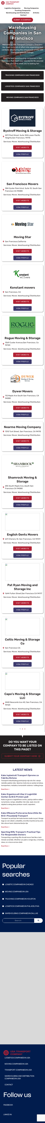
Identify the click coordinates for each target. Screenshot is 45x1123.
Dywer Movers (22, 391)
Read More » (5, 789)
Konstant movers (22, 287)
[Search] (38, 920)
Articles (36, 13)
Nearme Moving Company (22, 427)
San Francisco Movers (22, 184)
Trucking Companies (22, 10)
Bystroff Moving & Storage (22, 131)
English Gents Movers (22, 534)
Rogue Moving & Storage (22, 338)
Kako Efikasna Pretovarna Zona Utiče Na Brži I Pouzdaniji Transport (21, 814)
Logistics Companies (12, 8)
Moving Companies (31, 8)
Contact (23, 15)
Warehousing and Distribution (17, 13)
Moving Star (22, 237)
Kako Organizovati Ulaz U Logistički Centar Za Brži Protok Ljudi (19, 795)
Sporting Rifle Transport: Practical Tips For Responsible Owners (20, 833)
